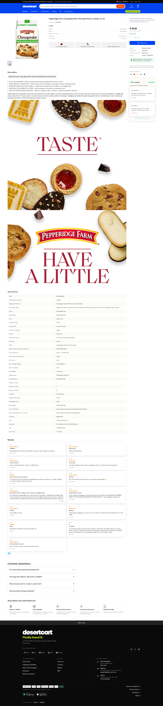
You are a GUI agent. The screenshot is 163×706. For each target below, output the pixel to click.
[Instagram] (131, 649)
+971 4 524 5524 (105, 679)
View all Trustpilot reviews (142, 118)
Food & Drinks (45, 11)
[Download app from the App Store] (42, 694)
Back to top (81, 623)
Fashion (54, 11)
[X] (135, 649)
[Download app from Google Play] (29, 694)
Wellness (25, 11)
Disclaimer (136, 692)
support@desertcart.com (108, 672)
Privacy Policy (135, 689)
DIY (60, 11)
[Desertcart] (29, 6)
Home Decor (34, 11)
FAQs (137, 696)
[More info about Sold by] (151, 48)
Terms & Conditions (133, 686)
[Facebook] (138, 649)
